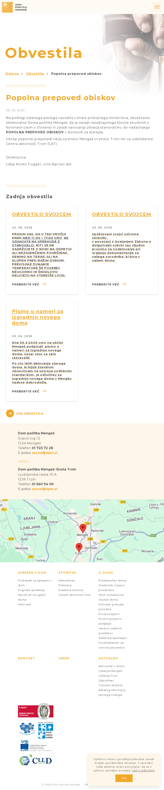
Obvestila (35, 74)
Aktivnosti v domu (112, 666)
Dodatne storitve (70, 590)
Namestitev (66, 580)
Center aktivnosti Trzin (74, 594)
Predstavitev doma (112, 580)
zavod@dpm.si (44, 453)
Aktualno (108, 658)
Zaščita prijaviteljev (113, 638)
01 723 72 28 (42, 448)
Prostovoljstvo (109, 614)
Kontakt (26, 658)
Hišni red (24, 604)
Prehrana (65, 585)
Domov (12, 74)
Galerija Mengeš (110, 670)
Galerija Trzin (108, 675)
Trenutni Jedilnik (111, 685)
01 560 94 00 (43, 484)
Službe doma (108, 599)
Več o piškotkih (143, 770)
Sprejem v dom (32, 572)
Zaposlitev (106, 680)
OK (124, 778)
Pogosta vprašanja (31, 590)
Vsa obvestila (29, 413)
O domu (106, 572)
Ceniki (64, 658)
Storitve (67, 572)
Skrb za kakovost (111, 594)
